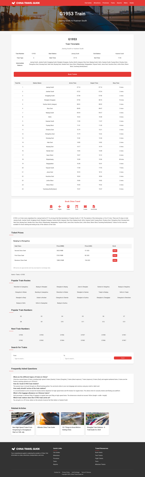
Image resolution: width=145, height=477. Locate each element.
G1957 (83, 335)
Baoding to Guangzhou (41, 292)
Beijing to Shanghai (41, 287)
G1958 (103, 335)
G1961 (124, 335)
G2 (21, 316)
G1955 (41, 335)
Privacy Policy (66, 472)
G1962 (21, 340)
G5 (83, 316)
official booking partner (43, 386)
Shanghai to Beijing (62, 287)
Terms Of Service (86, 472)
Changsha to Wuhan (21, 292)
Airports (119, 3)
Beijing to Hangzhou (124, 287)
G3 (41, 316)
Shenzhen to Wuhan (62, 292)
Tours (96, 461)
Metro (126, 3)
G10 (62, 321)
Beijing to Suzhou (62, 303)
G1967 (124, 340)
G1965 (83, 340)
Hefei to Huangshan (41, 303)
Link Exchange (75, 472)
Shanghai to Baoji (21, 297)
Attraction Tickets (100, 464)
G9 (41, 321)
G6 (103, 316)
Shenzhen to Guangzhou (21, 287)
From (14, 355)
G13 (124, 321)
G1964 (62, 340)
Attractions (97, 3)
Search (123, 358)
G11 (83, 321)
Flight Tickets (99, 458)
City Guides (88, 3)
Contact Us (57, 472)
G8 (21, 321)
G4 (62, 316)
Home (13, 274)
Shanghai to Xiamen (83, 292)
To (64, 355)
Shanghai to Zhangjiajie (103, 297)
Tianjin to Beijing (103, 292)
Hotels (132, 3)
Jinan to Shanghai (83, 287)
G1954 (21, 335)
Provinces (106, 3)
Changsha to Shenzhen (124, 297)
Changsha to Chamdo (62, 297)
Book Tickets (72, 74)
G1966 (103, 340)
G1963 (41, 340)
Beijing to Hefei (20, 303)
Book (114, 250)
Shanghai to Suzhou (83, 297)
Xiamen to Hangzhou (103, 287)
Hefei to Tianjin (124, 292)
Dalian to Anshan (41, 297)
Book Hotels (98, 452)
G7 (124, 316)
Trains (113, 3)
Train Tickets (99, 455)
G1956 (62, 335)
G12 (103, 321)
